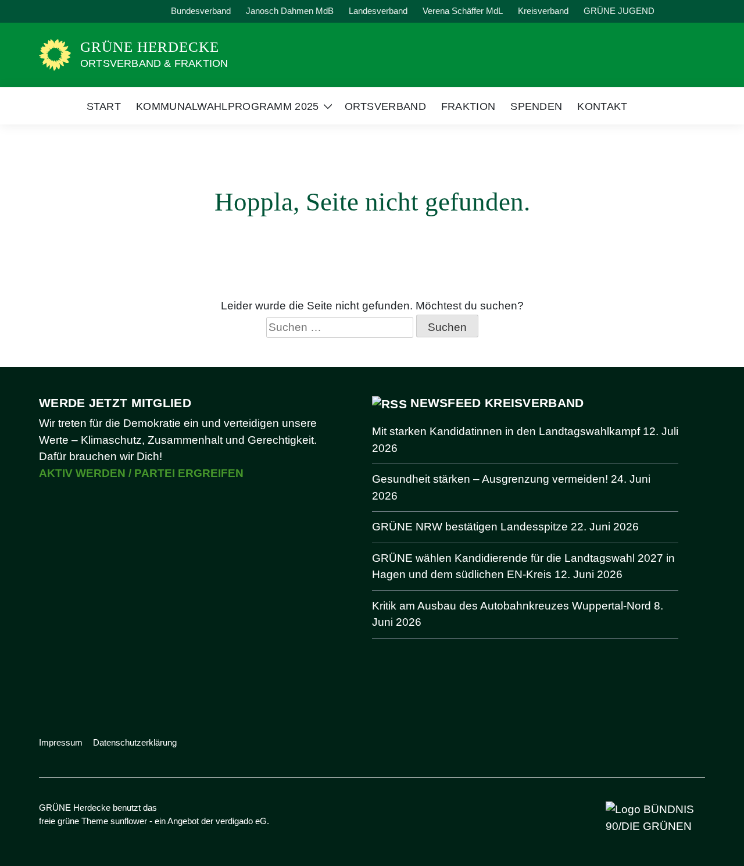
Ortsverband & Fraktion (154, 63)
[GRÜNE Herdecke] (55, 54)
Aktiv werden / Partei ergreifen (141, 473)
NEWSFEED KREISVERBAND (497, 402)
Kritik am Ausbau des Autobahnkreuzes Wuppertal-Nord (511, 606)
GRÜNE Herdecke (149, 47)
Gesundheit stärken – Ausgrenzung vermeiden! (490, 479)
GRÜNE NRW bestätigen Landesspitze (470, 527)
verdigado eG (241, 821)
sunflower (128, 821)
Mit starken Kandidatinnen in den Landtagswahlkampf (506, 431)
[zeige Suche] (685, 11)
